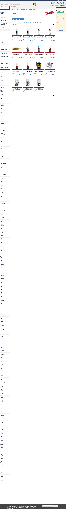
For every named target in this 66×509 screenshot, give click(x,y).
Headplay (1, 214)
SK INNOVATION (2, 382)
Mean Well (2, 300)
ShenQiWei (2, 376)
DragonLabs (2, 152)
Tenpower (2, 415)
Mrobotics (2, 317)
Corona (1, 127)
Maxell (1, 296)
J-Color (1, 242)
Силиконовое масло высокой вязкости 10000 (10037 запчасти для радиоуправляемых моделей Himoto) (16, 89)
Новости (2, 6)
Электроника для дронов (4, 28)
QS (0, 339)
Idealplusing (2, 236)
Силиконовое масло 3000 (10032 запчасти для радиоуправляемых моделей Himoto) (39, 37)
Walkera (1, 454)
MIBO (1, 304)
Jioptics (1, 256)
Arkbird (1, 94)
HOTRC (1, 229)
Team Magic (2, 412)
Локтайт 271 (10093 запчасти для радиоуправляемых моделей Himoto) (16, 72)
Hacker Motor (2, 203)
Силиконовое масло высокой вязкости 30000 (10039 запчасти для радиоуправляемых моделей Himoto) (27, 89)
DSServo (1, 156)
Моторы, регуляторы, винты (5, 23)
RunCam (1, 365)
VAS (1, 443)
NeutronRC (2, 321)
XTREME (1, 472)
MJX (1, 308)
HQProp (1, 231)
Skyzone (1, 387)
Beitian (1, 104)
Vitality (1, 447)
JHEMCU (1, 250)
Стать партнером (62, 0)
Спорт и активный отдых (4, 57)
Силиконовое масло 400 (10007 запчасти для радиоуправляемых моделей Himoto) (28, 37)
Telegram (50, 3)
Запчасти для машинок (4, 63)
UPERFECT (1, 440)
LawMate (1, 272)
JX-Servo (1, 261)
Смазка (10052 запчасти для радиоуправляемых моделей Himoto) (17, 54)
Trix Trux (1, 426)
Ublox (1, 432)
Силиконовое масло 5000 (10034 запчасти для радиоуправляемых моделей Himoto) (50, 37)
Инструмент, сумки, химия (4, 30)
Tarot (1, 408)
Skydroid (1, 383)
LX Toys (1, 286)
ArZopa (1, 98)
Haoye (1, 207)
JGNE (1, 249)
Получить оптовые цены (17, 19)
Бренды (5, 69)
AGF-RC (1, 83)
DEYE (1, 137)
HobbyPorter (2, 224)
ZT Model (1, 486)
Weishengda (2, 458)
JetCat (1, 246)
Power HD (1, 332)
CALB (1, 116)
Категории (5, 9)
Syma (1, 404)
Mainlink (1, 289)
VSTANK (1, 450)
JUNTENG (1, 260)
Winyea (1, 462)
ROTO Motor (2, 362)
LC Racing (1, 274)
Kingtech (1, 268)
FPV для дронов (2, 27)
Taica (1, 407)
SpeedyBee (2, 394)
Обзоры (6, 6)
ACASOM (1, 76)
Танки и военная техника (4, 43)
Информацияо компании (63, 5)
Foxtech (1, 189)
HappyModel (2, 211)
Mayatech (1, 297)
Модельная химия (35, 22)
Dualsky (1, 159)
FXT (1, 193)
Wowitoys (2, 465)
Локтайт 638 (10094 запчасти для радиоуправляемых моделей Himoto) (27, 72)
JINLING (1, 253)
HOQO (1, 228)
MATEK (1, 293)
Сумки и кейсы (41, 22)
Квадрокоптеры (3, 36)
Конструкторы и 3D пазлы (4, 53)
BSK (1, 112)
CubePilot (1, 133)
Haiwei (1, 206)
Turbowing (2, 429)
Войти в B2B (57, 0)
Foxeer (1, 188)
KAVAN (1, 263)
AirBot (1, 84)
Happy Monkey (2, 210)
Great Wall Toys (2, 200)
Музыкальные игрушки (4, 56)
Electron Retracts (3, 166)
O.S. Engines (2, 325)
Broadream (2, 109)
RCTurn (1, 353)
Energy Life (2, 168)
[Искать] (9, 8)
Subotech (1, 397)
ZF (0, 479)
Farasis (1, 175)
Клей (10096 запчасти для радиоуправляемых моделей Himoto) (39, 72)
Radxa (1, 347)
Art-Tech (1, 97)
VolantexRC (2, 448)
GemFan (1, 196)
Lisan (1, 279)
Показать (61, 30)
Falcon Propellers (3, 174)
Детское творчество (3, 49)
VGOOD (1, 444)
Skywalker (2, 386)
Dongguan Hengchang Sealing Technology (5, 150)
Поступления (15, 6)
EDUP (1, 164)
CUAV (1, 131)
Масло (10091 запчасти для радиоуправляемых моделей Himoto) (39, 54)
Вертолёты (2, 38)
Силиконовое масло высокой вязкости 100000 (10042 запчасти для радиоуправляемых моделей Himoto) (39, 89)
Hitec (1, 222)
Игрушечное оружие (3, 52)
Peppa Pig (1, 328)
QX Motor (1, 343)
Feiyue (1, 181)
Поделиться (12, 39)
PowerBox (2, 333)
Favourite (1, 177)
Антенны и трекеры (3, 21)
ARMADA (1, 95)
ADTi (1, 79)
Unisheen (1, 439)
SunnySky (1, 401)
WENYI (1, 461)
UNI (1, 436)
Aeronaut (1, 80)
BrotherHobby (2, 111)
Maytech (1, 299)
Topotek (1, 422)
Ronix (1, 361)
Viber (52, 3)
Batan (1, 101)
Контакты (63, 3)
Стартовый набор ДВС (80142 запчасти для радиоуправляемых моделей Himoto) (50, 72)
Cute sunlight (2, 134)
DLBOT (1, 145)
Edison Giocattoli (3, 163)
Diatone (1, 140)
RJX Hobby (2, 358)
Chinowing (2, 123)
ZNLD (1, 483)
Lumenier (1, 285)
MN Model (2, 311)
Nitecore (1, 322)
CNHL (1, 126)
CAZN (1, 119)
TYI (0, 430)
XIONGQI (1, 468)
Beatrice (1, 102)
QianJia (1, 336)
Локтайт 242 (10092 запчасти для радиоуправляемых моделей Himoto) (50, 54)
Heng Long (2, 217)
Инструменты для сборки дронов (5, 31)
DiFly (1, 141)
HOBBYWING (2, 225)
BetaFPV (1, 108)
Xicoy (1, 466)
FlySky (1, 186)
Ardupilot (1, 91)
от (58, 11)
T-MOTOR (1, 405)
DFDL (1, 138)
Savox (1, 371)
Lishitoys (1, 281)
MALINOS (1, 290)
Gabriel (1, 195)
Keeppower (2, 264)
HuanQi (1, 232)
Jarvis (1, 243)
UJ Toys (1, 433)
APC (1, 90)
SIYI (1, 379)
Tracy (1, 425)
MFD (1, 303)
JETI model (2, 247)
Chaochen (2, 120)
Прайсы (10, 6)
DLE (1, 147)
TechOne (1, 414)
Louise (1, 282)
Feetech (1, 178)
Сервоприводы (2, 24)
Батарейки (2, 16)
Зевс (1, 487)
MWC (1, 318)
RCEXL (1, 351)
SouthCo (1, 393)
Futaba (1, 192)
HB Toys (1, 213)
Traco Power (2, 423)
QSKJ (1, 340)
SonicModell (2, 390)
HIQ (1, 221)
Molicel (1, 315)
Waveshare (2, 455)
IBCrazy (1, 235)
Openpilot (2, 326)
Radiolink (1, 344)
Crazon (1, 129)
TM (0, 418)
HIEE (1, 218)
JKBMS (1, 257)
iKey (1, 239)
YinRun (1, 476)
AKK (1, 86)
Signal (53, 3)
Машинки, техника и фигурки (5, 50)
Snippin (1, 389)
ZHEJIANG (1, 480)
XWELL (1, 473)
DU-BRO (1, 157)
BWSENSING (2, 113)
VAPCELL (1, 441)
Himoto (1, 220)
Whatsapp (51, 3)
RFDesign (1, 357)
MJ (0, 307)
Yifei (1, 475)
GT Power (1, 202)
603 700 (1, 72)
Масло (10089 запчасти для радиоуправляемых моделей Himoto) (28, 54)
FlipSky (1, 184)
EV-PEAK (1, 170)
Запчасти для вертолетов (4, 64)
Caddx (1, 115)
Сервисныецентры (53, 5)
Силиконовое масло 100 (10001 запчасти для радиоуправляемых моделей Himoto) (17, 37)
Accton (1, 77)
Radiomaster (2, 346)
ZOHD (1, 484)
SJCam (1, 380)
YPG (1, 477)
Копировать (13, 39)
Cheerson (1, 122)
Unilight (1, 437)
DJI (0, 144)
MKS (1, 310)
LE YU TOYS (2, 275)
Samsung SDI (2, 369)
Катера (1, 42)
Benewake (2, 105)
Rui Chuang (2, 364)
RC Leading (2, 350)
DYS (1, 160)
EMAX (1, 167)
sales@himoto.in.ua (59, 3)
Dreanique (2, 153)
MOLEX (1, 314)
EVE (0, 171)
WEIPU (1, 457)
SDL (1, 372)
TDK (1, 411)
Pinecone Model (2, 329)
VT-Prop (1, 451)
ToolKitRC (1, 419)
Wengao (1, 459)
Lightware (2, 278)
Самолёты (2, 39)
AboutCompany (57, 5)
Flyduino (1, 185)
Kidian (1, 267)
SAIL (1, 368)
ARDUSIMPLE (2, 93)
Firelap (1, 182)
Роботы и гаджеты (3, 45)
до (62, 11)
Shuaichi (1, 378)
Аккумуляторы (2, 17)
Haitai (1, 204)
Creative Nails (2, 130)
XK (0, 469)
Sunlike (1, 400)
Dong (1, 148)
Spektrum (2, 396)
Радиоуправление (3, 20)
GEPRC (1, 199)
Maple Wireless (2, 292)
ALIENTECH (2, 87)
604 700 (1, 73)
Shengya (1, 375)
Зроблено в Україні (2, 13)
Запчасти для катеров (4, 67)
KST (1, 271)
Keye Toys (1, 265)
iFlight (1, 238)
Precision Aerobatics (3, 335)
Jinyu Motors (2, 254)
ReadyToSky (2, 354)
